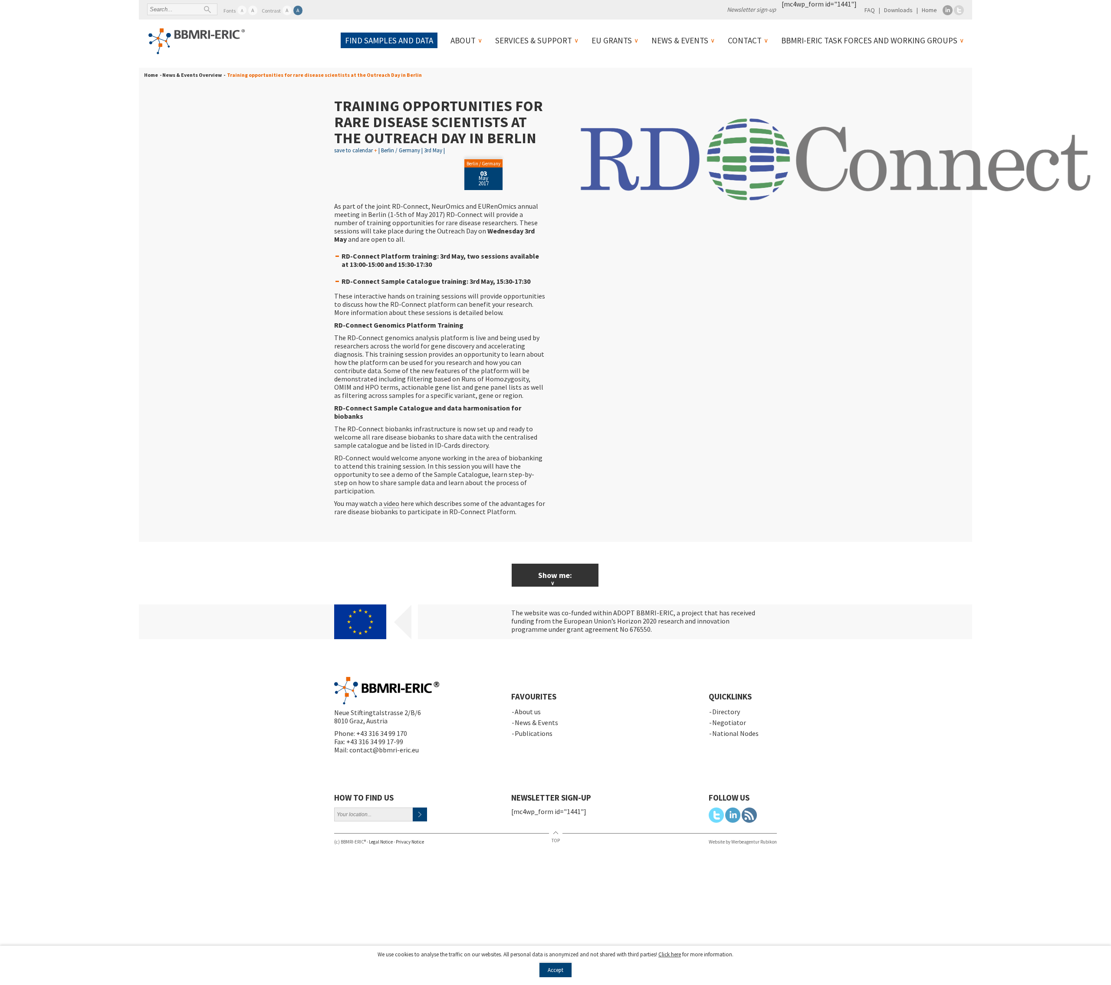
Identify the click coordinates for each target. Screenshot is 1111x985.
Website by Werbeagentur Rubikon (743, 842)
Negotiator (729, 722)
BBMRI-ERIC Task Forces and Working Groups (869, 40)
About (463, 40)
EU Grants (612, 40)
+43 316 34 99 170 (381, 733)
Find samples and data (389, 40)
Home (929, 10)
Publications (533, 733)
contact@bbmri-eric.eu (384, 749)
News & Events (679, 40)
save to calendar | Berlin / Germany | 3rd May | (389, 150)
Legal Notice (381, 842)
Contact (745, 40)
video (391, 503)
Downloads (898, 10)
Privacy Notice (410, 842)
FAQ (869, 10)
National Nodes (735, 733)
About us (528, 711)
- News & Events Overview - (191, 75)
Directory (726, 711)
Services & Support (533, 40)
